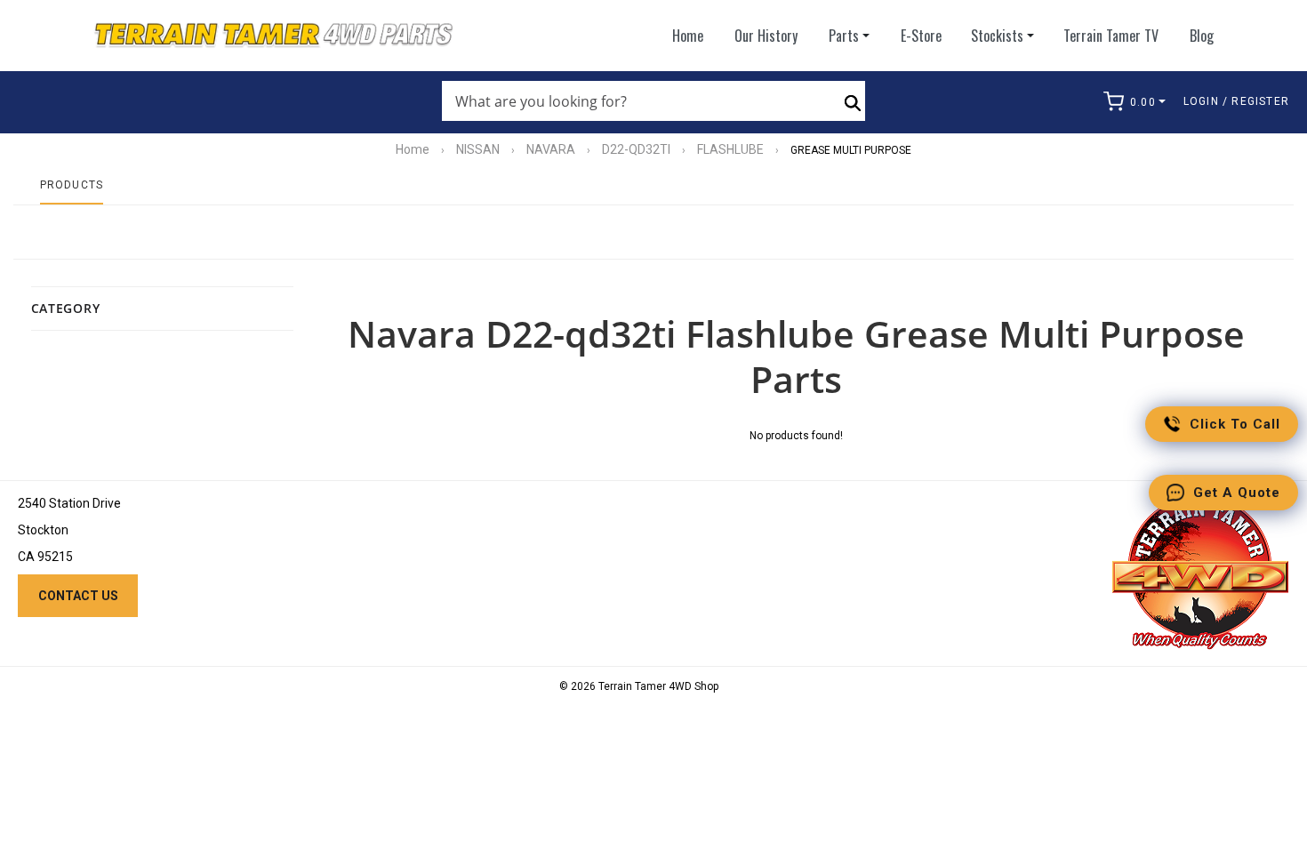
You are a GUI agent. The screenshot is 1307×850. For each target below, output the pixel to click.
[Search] (853, 101)
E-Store (921, 35)
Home (687, 35)
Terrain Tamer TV (1111, 35)
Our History (766, 35)
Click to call (1235, 424)
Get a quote (1236, 493)
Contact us (78, 596)
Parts (844, 35)
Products (72, 185)
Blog (1202, 35)
